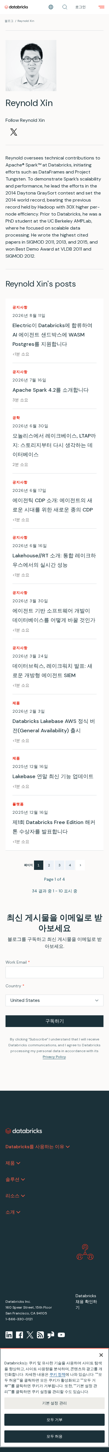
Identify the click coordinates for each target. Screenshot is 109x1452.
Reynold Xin (25, 21)
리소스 (12, 1196)
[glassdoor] (50, 1334)
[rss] (40, 1334)
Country (15, 985)
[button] (64, 7)
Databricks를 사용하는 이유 (35, 1147)
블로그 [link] (9, 21)
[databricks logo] (24, 1131)
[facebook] (19, 1334)
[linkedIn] (9, 1334)
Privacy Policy (54, 1056)
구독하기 (54, 1021)
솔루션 (12, 1179)
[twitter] (29, 1334)
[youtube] (61, 1334)
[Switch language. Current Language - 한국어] (50, 7)
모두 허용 (55, 1436)
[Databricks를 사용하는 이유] (67, 1146)
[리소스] (22, 1195)
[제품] (18, 1163)
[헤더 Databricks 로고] (16, 7)
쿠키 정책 (57, 1374)
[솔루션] (22, 1179)
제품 (10, 1163)
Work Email (18, 962)
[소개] (18, 1212)
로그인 (80, 7)
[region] (54, 1397)
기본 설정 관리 (54, 1403)
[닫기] (101, 1355)
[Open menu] (101, 7)
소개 (10, 1212)
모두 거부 (55, 1419)
